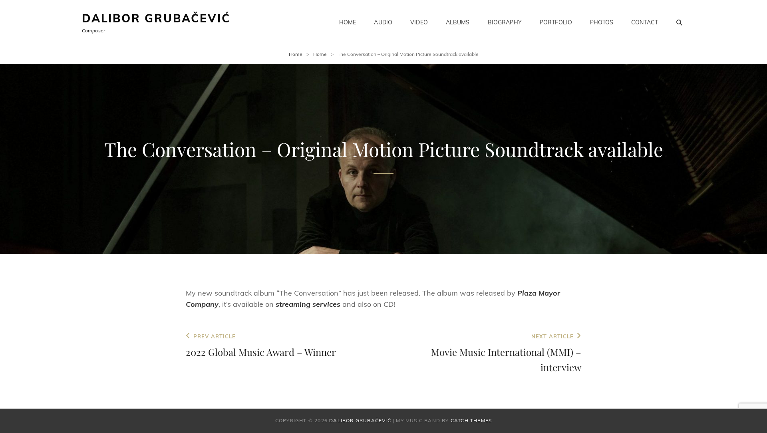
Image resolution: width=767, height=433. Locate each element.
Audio (383, 22)
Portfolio (556, 22)
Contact (644, 22)
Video (419, 22)
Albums (458, 22)
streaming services (308, 304)
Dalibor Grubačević (156, 18)
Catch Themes (471, 420)
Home (347, 22)
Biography (505, 22)
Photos (601, 22)
